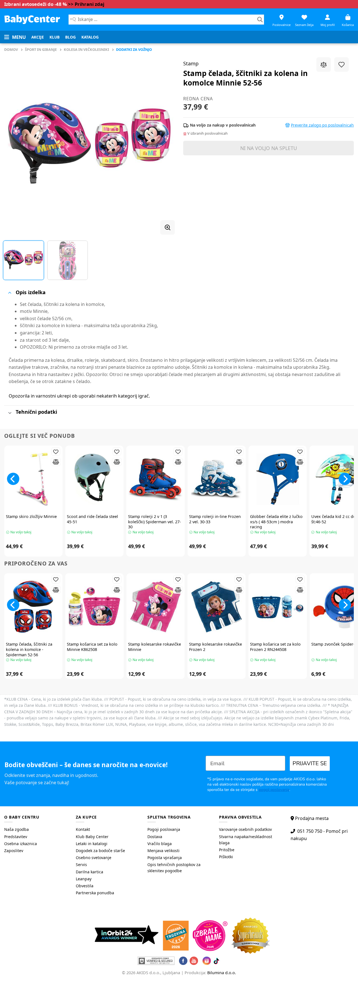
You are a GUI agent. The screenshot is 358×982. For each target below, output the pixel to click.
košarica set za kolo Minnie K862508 (92, 647)
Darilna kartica (89, 871)
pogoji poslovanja (274, 789)
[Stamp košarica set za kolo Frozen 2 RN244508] (277, 606)
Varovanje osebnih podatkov (245, 829)
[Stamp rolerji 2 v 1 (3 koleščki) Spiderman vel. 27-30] (155, 479)
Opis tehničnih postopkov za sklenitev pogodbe (174, 867)
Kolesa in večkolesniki (86, 49)
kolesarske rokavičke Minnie (154, 647)
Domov (11, 49)
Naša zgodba (16, 829)
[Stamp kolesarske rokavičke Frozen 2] (216, 606)
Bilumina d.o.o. (221, 972)
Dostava (154, 836)
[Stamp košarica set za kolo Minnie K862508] (94, 606)
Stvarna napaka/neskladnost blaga (245, 839)
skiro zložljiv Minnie (31, 516)
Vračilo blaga (159, 843)
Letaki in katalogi (91, 843)
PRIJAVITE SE (310, 763)
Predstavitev (15, 836)
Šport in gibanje (41, 49)
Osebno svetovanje (93, 857)
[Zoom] (167, 227)
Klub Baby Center (92, 836)
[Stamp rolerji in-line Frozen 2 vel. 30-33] (216, 479)
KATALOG (90, 37)
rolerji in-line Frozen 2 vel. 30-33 (215, 519)
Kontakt (83, 829)
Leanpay (83, 878)
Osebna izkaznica (20, 843)
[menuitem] (37, 37)
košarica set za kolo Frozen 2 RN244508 (275, 647)
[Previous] (15, 144)
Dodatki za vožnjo (134, 49)
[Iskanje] (260, 19)
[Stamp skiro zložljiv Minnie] (33, 479)
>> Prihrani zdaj (86, 4)
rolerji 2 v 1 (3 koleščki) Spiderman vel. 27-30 (154, 521)
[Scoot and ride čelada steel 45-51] (94, 479)
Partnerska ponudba (95, 892)
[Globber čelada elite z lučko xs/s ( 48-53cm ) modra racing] (277, 479)
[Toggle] (9, 293)
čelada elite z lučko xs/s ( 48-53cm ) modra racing (276, 521)
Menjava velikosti (163, 850)
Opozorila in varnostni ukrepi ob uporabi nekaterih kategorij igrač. (79, 396)
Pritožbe (226, 849)
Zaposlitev (13, 850)
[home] (32, 19)
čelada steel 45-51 (92, 519)
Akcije (37, 37)
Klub (55, 37)
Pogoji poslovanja (163, 829)
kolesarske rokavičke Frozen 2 (215, 647)
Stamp (191, 63)
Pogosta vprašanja (164, 857)
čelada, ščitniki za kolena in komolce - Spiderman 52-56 (29, 649)
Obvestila (84, 885)
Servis (81, 864)
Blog (70, 37)
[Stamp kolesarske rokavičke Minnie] (155, 606)
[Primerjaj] (323, 64)
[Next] (164, 144)
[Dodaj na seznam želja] (341, 64)
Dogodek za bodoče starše (100, 850)
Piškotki (226, 856)
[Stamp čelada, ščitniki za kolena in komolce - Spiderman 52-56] (33, 606)
